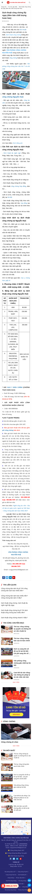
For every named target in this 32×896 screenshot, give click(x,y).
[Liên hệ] (16, 827)
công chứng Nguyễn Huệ (12, 97)
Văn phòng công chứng (10, 889)
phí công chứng (7, 430)
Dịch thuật (23, 29)
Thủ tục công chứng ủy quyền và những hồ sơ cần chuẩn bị (22, 629)
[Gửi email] (29, 890)
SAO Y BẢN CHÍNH (14, 387)
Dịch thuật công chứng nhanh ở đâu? (14, 618)
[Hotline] (3, 886)
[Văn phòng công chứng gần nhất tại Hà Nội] (7, 663)
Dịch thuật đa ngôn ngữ (12, 153)
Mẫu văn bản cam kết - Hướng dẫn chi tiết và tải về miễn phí (21, 808)
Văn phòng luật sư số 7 (10, 871)
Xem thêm (16, 682)
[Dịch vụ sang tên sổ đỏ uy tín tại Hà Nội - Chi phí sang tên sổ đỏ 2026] (7, 651)
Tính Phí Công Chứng (11, 880)
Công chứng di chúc (9, 742)
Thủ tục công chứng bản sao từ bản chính (21, 765)
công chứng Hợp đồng (18, 186)
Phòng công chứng (22, 889)
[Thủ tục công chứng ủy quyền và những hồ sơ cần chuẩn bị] (7, 629)
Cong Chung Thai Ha (11, 874)
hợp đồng (24, 203)
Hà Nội (10, 197)
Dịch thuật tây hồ (22, 874)
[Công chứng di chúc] (16, 732)
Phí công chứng (22, 880)
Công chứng (25, 886)
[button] (29, 731)
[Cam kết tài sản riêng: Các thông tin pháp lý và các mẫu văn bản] (7, 675)
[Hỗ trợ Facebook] (29, 886)
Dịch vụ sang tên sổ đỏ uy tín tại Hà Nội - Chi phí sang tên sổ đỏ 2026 (22, 776)
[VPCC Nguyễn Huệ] (16, 2)
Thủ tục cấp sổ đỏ (20, 877)
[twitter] (14, 858)
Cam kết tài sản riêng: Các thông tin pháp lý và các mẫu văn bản (22, 675)
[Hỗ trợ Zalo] (29, 881)
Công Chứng (11, 877)
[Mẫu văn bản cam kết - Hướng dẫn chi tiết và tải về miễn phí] (7, 809)
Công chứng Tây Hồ (23, 871)
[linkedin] (17, 858)
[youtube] (21, 858)
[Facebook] (10, 858)
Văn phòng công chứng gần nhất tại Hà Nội (22, 663)
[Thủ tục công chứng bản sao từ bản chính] (7, 641)
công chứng (13, 58)
